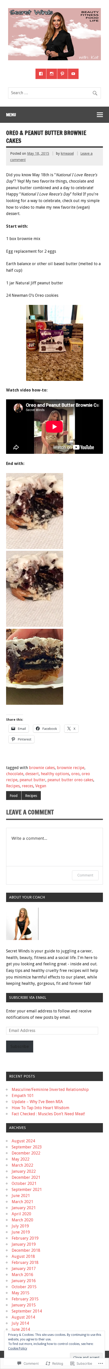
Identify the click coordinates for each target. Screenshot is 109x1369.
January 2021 (24, 1207)
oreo (75, 773)
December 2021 (26, 1177)
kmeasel (67, 153)
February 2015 (25, 1299)
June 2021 (21, 1195)
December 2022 (26, 1153)
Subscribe (19, 1046)
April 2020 (21, 1213)
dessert (32, 773)
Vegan (40, 786)
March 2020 (22, 1220)
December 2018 (26, 1250)
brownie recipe (70, 767)
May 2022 (20, 1159)
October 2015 (24, 1286)
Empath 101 (23, 1095)
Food (13, 796)
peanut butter (32, 779)
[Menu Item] (40, 74)
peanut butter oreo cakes (70, 779)
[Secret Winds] (54, 58)
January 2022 (24, 1171)
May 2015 (20, 1292)
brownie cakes (42, 767)
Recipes (13, 786)
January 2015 (24, 1305)
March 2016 (22, 1274)
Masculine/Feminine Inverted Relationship (50, 1089)
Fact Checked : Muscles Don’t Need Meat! (48, 1113)
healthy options (55, 773)
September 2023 (27, 1147)
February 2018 (25, 1262)
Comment (85, 875)
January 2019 (24, 1244)
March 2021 (22, 1201)
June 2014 (21, 1329)
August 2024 (23, 1141)
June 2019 (21, 1232)
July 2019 (20, 1226)
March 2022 (22, 1165)
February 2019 (25, 1238)
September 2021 (27, 1189)
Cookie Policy (17, 1348)
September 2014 (27, 1311)
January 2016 (24, 1280)
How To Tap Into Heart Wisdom (40, 1107)
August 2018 (23, 1256)
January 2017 (24, 1268)
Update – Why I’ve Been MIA (37, 1101)
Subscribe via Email (27, 997)
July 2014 (20, 1323)
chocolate (14, 773)
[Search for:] (54, 92)
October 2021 (24, 1183)
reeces (27, 786)
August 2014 (23, 1317)
